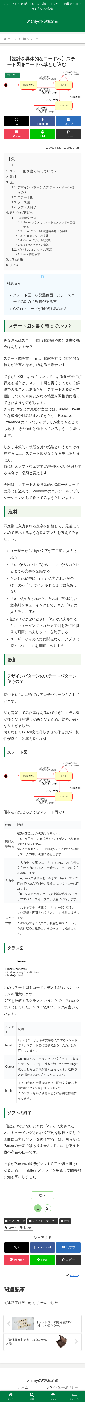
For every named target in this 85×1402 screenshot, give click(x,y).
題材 (13, 177)
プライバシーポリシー (62, 1387)
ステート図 (25, 197)
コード (12, 1227)
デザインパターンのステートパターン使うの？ (46, 190)
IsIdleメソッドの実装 (36, 244)
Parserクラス (26, 218)
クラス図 (23, 202)
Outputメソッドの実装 (36, 240)
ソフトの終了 (26, 207)
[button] (68, 134)
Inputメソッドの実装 (35, 235)
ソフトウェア (17, 1221)
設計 (13, 182)
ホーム (23, 1387)
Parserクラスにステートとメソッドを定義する (49, 225)
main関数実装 (31, 254)
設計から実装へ (21, 213)
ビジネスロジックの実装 (34, 249)
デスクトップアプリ (44, 1221)
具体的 (28, 1227)
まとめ (15, 265)
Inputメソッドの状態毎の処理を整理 (45, 231)
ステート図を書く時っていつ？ (33, 171)
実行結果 (16, 259)
